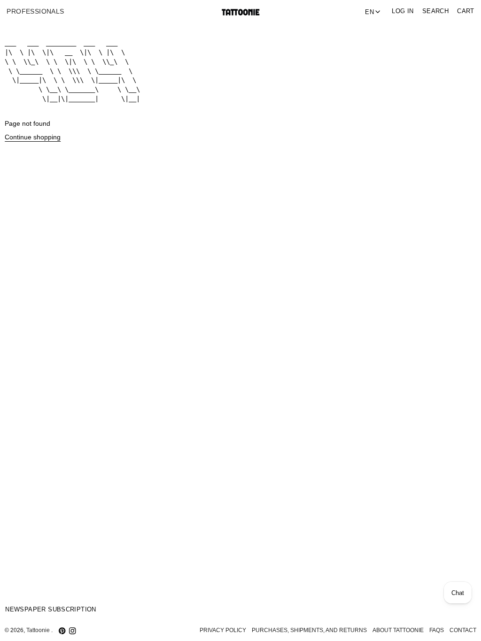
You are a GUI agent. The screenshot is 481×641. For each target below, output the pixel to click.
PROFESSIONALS (35, 11)
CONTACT (463, 630)
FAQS (436, 630)
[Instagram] (72, 630)
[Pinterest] (62, 630)
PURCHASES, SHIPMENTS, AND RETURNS (309, 630)
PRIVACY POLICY (223, 630)
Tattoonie (38, 630)
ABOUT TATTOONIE (398, 630)
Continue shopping (33, 137)
